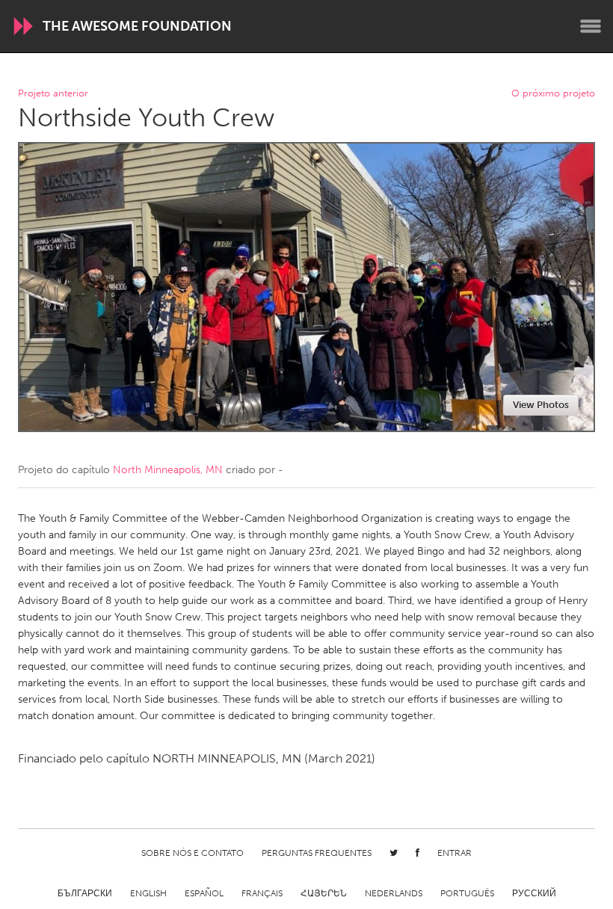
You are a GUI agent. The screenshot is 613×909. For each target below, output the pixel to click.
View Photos (541, 404)
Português (467, 893)
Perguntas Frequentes (317, 853)
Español (204, 893)
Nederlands (393, 893)
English (148, 893)
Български (85, 893)
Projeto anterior (53, 94)
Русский (534, 893)
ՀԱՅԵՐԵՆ (324, 893)
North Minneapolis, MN (168, 469)
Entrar (454, 853)
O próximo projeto (553, 94)
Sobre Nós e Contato (192, 853)
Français (262, 893)
